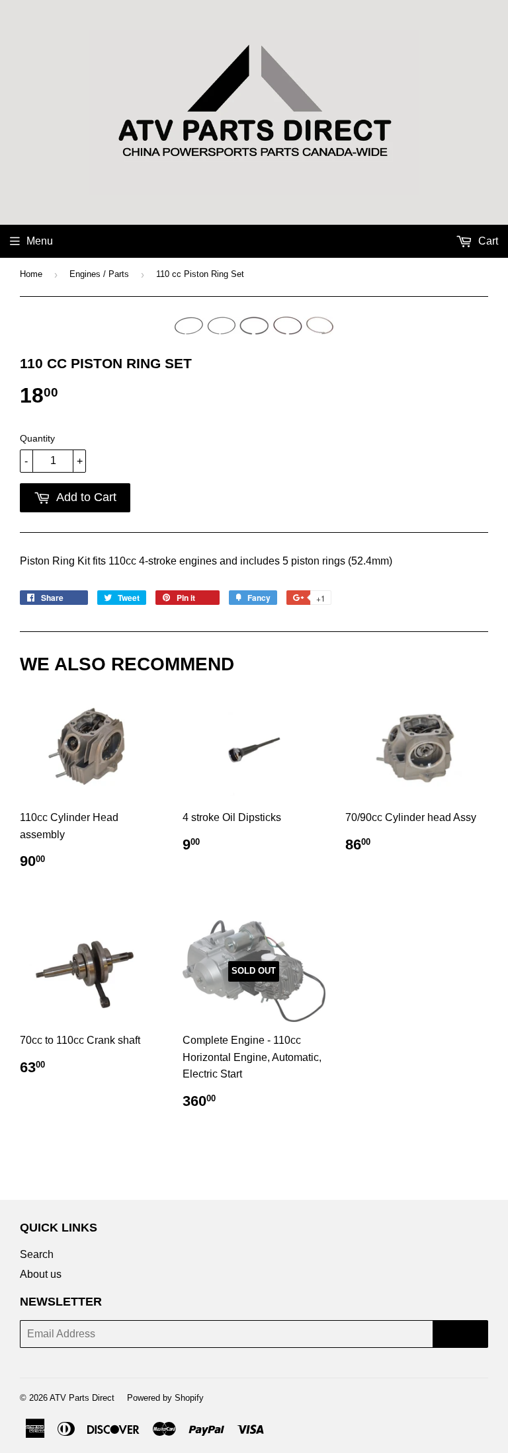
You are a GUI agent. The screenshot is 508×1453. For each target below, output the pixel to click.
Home (31, 274)
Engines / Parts (99, 274)
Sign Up (460, 1333)
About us (41, 1274)
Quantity (37, 438)
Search (37, 1254)
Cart (487, 241)
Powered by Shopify (165, 1398)
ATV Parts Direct (82, 1398)
